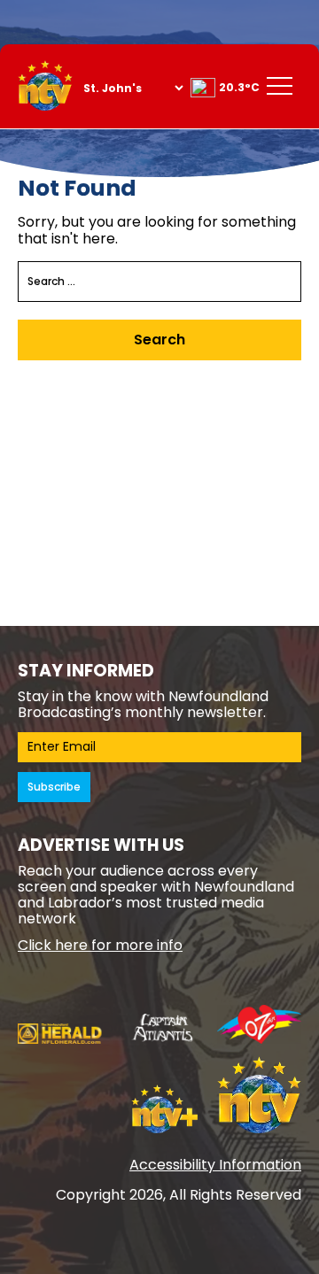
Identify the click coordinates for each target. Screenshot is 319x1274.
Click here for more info (100, 945)
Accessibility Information (215, 1164)
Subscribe (54, 786)
